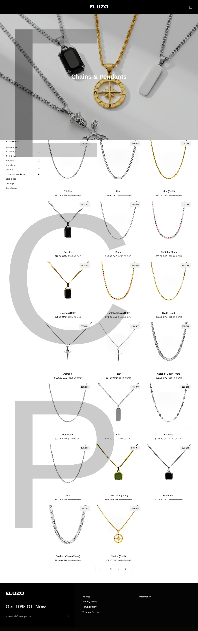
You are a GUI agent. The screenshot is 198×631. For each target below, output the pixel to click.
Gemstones (11, 188)
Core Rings (11, 179)
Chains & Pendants (15, 174)
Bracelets (10, 165)
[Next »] (137, 569)
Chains (9, 169)
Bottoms (10, 160)
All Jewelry (11, 151)
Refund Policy (89, 606)
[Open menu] (10, 7)
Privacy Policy (89, 601)
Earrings (10, 183)
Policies (86, 596)
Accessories (11, 147)
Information (145, 596)
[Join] (66, 615)
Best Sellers (11, 156)
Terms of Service (91, 612)
